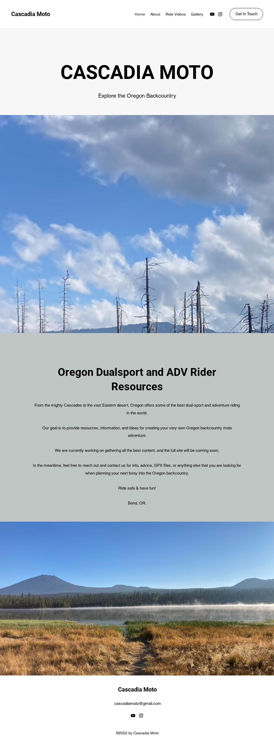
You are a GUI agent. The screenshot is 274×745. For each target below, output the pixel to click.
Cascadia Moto (30, 14)
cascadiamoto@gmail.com (137, 703)
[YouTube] (212, 14)
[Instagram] (220, 14)
